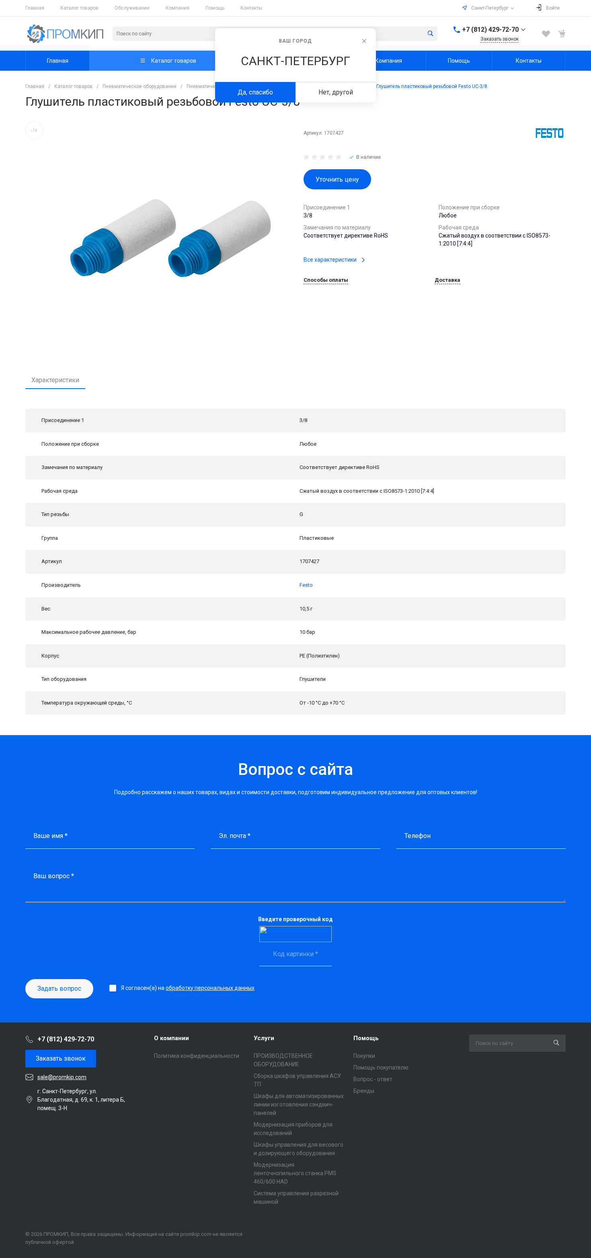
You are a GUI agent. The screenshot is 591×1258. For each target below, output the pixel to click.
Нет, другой (335, 92)
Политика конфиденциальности (196, 1056)
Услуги (264, 1038)
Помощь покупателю (380, 1067)
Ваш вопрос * (53, 876)
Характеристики (55, 380)
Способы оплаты (326, 280)
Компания (177, 8)
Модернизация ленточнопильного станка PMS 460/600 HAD (295, 1173)
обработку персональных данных (210, 988)
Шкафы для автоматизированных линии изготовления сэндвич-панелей (299, 1104)
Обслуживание (132, 8)
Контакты (251, 8)
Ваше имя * (50, 836)
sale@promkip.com (61, 1077)
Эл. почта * (234, 836)
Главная (34, 8)
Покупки (364, 1056)
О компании (171, 1038)
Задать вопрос (59, 988)
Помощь (214, 8)
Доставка (447, 280)
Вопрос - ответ (372, 1079)
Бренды (363, 1091)
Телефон (417, 836)
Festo (306, 585)
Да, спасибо (255, 92)
